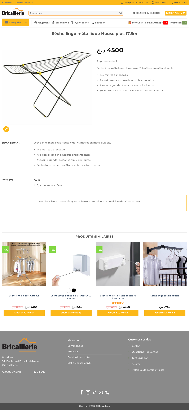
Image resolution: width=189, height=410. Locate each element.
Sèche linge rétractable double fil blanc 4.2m (118, 297)
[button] (146, 13)
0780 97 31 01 (13, 371)
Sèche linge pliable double (164, 295)
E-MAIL (40, 371)
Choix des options (71, 313)
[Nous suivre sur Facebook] (82, 392)
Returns (136, 364)
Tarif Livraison (140, 358)
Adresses (72, 351)
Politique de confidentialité (148, 370)
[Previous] (2, 281)
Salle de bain (62, 22)
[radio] (68, 290)
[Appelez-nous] (107, 392)
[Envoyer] (120, 13)
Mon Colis (137, 22)
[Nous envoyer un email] (101, 392)
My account (74, 340)
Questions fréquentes (145, 352)
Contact (136, 346)
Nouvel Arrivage (154, 22)
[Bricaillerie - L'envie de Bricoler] (13, 11)
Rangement (43, 22)
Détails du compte (78, 357)
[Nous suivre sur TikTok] (94, 392)
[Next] (186, 281)
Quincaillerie (82, 22)
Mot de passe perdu (79, 363)
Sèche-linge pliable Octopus (24, 295)
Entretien (100, 22)
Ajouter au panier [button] (24, 313)
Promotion (176, 22)
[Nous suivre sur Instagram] (88, 392)
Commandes (75, 345)
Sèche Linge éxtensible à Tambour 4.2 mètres (71, 297)
